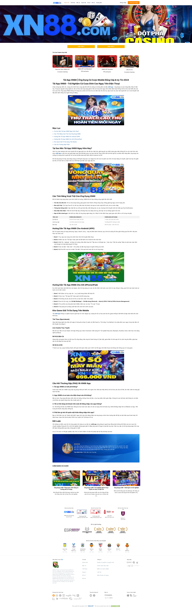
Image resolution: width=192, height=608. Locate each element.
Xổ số (88, 2)
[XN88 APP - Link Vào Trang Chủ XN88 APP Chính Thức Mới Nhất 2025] (57, 2)
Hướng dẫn (99, 2)
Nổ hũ (93, 2)
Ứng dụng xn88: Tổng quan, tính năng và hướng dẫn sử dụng (66, 488)
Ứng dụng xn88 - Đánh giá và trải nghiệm (126, 487)
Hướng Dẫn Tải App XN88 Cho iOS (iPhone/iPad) (68, 139)
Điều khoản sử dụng (102, 575)
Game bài (83, 2)
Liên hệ (99, 572)
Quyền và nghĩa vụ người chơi (105, 562)
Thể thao (73, 2)
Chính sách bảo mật (102, 565)
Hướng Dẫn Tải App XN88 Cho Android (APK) (67, 136)
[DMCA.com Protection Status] (115, 606)
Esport (84, 572)
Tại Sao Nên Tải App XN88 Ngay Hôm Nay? (66, 131)
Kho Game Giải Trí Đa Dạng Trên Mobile (65, 142)
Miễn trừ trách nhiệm (103, 569)
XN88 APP (66, 2)
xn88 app (110, 87)
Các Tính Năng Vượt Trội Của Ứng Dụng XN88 (67, 134)
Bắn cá (78, 2)
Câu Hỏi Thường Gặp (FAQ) (62, 144)
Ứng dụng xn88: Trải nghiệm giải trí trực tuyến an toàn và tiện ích (96, 488)
